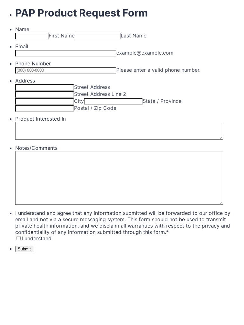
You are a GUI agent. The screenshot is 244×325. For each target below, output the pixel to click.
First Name (62, 35)
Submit (24, 249)
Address (25, 80)
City (79, 101)
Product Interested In (40, 119)
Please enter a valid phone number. (158, 70)
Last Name (133, 35)
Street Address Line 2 (100, 94)
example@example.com (144, 53)
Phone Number (33, 63)
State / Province (162, 101)
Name (22, 29)
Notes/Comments (36, 148)
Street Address (92, 87)
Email (21, 46)
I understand (36, 238)
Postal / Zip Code (95, 108)
